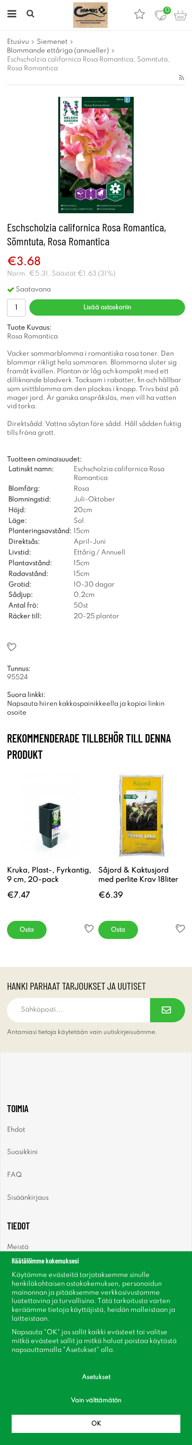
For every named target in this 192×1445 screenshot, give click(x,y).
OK (96, 1424)
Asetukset (96, 1377)
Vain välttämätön (96, 1401)
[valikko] (10, 15)
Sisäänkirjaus (27, 1198)
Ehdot (16, 1130)
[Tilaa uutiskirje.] (167, 1010)
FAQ (14, 1175)
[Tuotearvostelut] (139, 15)
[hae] (31, 15)
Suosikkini (22, 1152)
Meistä (17, 1247)
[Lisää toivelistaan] (96, 646)
